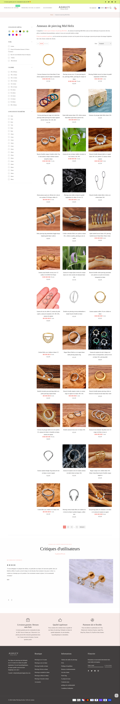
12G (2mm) (13, 84)
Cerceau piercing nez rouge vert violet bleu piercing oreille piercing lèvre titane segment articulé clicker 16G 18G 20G (48, 118)
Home (51, 14)
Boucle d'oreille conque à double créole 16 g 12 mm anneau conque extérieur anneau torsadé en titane (48, 156)
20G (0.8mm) (13, 71)
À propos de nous (65, 678)
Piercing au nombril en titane (42, 672)
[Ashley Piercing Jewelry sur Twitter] (108, 1)
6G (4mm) (13, 93)
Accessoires (38, 682)
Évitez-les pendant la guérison (44, 36)
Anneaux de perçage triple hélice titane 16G (100, 115)
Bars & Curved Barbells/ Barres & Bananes (20, 54)
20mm (12, 158)
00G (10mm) (13, 105)
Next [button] (11, 600)
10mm (12, 134)
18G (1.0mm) (13, 74)
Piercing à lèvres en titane (41, 669)
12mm (12, 140)
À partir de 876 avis (60, 554)
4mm (11, 116)
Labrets (12, 46)
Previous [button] (8, 600)
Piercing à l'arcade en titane (42, 678)
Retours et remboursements (68, 669)
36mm (12, 176)
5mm (11, 119)
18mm (12, 152)
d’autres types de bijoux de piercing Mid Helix (55, 30)
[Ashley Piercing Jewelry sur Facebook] (105, 1)
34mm (12, 173)
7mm (11, 125)
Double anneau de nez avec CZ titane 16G (74, 429)
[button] (104, 7)
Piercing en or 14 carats (41, 659)
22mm (12, 161)
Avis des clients (65, 672)
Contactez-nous (65, 682)
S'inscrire (108, 665)
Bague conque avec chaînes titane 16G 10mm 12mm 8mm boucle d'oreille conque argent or (100, 473)
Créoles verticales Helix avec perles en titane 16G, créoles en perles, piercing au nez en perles (74, 236)
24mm (12, 164)
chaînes (12, 57)
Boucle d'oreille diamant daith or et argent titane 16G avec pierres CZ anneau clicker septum (100, 156)
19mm (12, 155)
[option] (60, 581)
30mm (12, 167)
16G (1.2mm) (13, 77)
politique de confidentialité (68, 685)
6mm (11, 122)
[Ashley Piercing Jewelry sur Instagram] (115, 1)
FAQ (62, 663)
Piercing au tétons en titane (41, 675)
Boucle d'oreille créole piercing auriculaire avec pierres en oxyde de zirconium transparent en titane (100, 275)
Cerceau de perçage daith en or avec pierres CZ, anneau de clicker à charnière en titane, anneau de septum (48, 432)
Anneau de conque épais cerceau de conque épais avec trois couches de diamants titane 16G (74, 275)
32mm (12, 170)
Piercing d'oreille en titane (41, 666)
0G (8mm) (13, 102)
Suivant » (82, 527)
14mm (12, 143)
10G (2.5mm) (13, 87)
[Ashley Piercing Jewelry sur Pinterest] (112, 1)
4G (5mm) (13, 96)
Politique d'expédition (66, 666)
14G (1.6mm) (13, 80)
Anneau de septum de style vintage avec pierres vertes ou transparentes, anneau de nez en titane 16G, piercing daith (100, 355)
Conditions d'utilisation (67, 688)
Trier (96, 43)
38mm (12, 179)
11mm (11, 137)
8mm (11, 128)
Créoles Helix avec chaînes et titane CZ (48, 352)
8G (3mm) (13, 90)
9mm (11, 131)
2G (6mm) (13, 99)
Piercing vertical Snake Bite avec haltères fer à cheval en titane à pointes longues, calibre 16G (74, 512)
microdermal (13, 60)
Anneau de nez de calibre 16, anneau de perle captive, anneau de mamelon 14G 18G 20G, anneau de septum (48, 314)
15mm (12, 146)
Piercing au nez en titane (41, 663)
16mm (12, 149)
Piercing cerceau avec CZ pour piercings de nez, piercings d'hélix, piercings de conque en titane (74, 77)
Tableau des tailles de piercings (69, 659)
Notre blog (64, 675)
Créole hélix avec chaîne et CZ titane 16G (48, 509)
